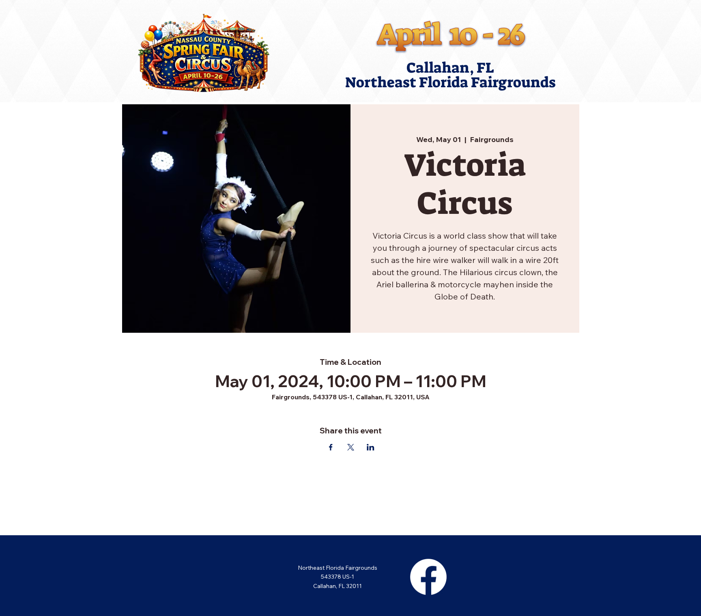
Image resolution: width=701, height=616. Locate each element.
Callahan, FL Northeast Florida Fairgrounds (450, 75)
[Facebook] (428, 576)
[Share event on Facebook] (331, 447)
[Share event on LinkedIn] (370, 447)
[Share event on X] (351, 447)
